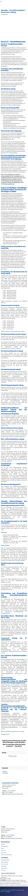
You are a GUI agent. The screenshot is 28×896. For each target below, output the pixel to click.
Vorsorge (3, 870)
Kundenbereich (4, 846)
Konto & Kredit (4, 864)
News (2, 848)
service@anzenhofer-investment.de (14, 794)
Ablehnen (12, 894)
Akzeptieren (4, 894)
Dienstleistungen (5, 860)
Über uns (3, 850)
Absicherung (4, 868)
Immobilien (3, 866)
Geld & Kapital (4, 862)
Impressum (3, 852)
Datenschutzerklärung (6, 854)
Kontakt (3, 844)
